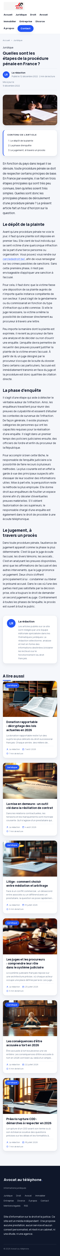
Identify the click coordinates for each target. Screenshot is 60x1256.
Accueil (8, 14)
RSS (26, 1205)
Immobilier (10, 21)
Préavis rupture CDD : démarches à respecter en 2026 (29, 1121)
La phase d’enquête (21, 145)
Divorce (40, 21)
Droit (33, 14)
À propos (9, 28)
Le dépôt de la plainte (21, 140)
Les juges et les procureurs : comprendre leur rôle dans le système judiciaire (25, 963)
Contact (25, 28)
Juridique (21, 14)
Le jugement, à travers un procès (27, 150)
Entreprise (26, 21)
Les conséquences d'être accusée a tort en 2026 (24, 1043)
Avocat (44, 14)
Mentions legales (12, 1205)
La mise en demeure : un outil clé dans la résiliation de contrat (29, 806)
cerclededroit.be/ (14, 259)
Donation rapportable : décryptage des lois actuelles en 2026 (22, 726)
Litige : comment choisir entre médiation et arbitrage (27, 884)
